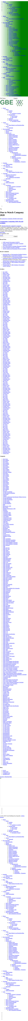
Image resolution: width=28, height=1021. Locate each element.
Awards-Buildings (7, 503)
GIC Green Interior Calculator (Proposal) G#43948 (14, 246)
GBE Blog (5, 557)
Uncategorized (6, 758)
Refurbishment (6, 733)
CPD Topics (5, 523)
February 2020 (6, 343)
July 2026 (5, 272)
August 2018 (6, 367)
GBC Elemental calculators (9, 541)
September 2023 (6, 304)
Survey (4, 752)
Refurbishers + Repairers (20, 873)
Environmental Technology (9, 532)
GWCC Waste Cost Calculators (10, 683)
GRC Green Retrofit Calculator (10, 675)
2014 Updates (6, 467)
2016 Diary (5, 473)
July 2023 (5, 305)
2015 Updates (6, 469)
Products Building (13, 853)
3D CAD (5, 490)
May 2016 (5, 397)
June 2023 (5, 307)
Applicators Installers (16, 869)
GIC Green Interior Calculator (10, 672)
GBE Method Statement (8, 611)
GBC (4, 537)
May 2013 (5, 443)
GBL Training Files (7, 658)
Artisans (5, 495)
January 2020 (6, 345)
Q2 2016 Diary (6, 729)
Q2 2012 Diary (6, 726)
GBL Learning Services (8, 653)
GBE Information (7, 596)
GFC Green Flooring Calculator (10, 668)
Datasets (10, 902)
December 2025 (6, 277)
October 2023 (6, 303)
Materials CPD (6, 698)
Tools (4, 756)
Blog (4, 879)
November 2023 (6, 302)
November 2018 (6, 363)
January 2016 (6, 402)
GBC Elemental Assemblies (9, 540)
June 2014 (5, 426)
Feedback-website (7, 536)
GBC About (8, 903)
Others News (6, 708)
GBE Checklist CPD (7, 567)
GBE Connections (7, 575)
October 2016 (6, 390)
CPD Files (5, 521)
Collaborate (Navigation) (14, 888)
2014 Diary (5, 465)
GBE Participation (10, 894)
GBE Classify (6, 570)
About (4, 834)
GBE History (6, 593)
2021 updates (11, 225)
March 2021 (5, 328)
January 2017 (6, 386)
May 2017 (5, 381)
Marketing (5, 696)
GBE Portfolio (9, 875)
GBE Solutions (6, 639)
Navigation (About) (15, 832)
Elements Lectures (7, 531)
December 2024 (6, 287)
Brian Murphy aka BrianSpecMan (16, 836)
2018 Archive (6, 480)
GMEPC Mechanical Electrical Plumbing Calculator (15, 674)
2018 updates (6, 482)
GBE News (5, 615)
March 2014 (5, 430)
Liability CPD (6, 692)
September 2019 (6, 350)
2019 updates (6, 486)
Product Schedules (13, 852)
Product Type (12, 845)
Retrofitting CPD (7, 741)
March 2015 (5, 414)
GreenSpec (5, 678)
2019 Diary (5, 485)
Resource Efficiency (7, 738)
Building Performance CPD (9, 508)
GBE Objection (6, 619)
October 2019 (6, 349)
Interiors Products (7, 690)
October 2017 (6, 377)
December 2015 (6, 403)
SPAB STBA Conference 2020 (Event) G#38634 (14, 261)
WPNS (22, 816)
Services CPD (6, 746)
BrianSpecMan (5, 225)
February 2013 (6, 445)
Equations (11, 899)
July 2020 (5, 338)
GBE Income (6, 594)
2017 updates (6, 478)
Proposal (5, 720)
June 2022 (5, 313)
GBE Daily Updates (7, 578)
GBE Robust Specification (9, 634)
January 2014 (6, 432)
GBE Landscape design (8, 602)
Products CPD (6, 713)
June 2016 (5, 396)
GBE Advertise (6, 551)
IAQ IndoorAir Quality (8, 685)
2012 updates (6, 460)
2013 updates (6, 463)
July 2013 (5, 440)
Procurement (6, 711)
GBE (4, 546)
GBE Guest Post (6, 591)
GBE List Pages (6, 605)
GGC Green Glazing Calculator (10, 669)
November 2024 (6, 289)
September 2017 (6, 379)
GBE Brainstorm (7, 559)
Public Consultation (7, 721)
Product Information (13, 847)
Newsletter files (6, 704)
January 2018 (6, 373)
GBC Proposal (6, 545)
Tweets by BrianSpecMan (6, 776)
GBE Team (5, 641)
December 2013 (6, 433)
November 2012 (6, 449)
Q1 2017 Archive (7, 725)
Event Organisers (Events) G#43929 (11, 247)
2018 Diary (5, 481)
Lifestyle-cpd (6, 694)
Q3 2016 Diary (6, 732)
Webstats (5, 764)
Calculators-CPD (7, 512)
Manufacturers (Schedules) (20, 866)
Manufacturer (6, 695)
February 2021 (6, 329)
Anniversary (5, 494)
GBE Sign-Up (9, 882)
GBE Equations (12, 900)
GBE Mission (6, 613)
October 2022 (6, 312)
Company (11, 862)
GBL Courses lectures (8, 648)
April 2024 (5, 296)
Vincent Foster (6, 264)
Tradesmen (16, 872)
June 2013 (5, 441)
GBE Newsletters (7, 618)
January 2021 (6, 330)
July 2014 (5, 424)
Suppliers (5, 751)
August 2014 (6, 423)
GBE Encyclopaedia (7, 584)
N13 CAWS (5, 703)
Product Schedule (13, 851)
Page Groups (14, 827)
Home (4, 819)
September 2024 (6, 290)
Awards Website (6, 502)
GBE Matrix (6, 609)
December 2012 (6, 448)
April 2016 (5, 398)
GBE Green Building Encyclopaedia (11, 588)
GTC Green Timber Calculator (10, 681)
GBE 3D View (6, 549)
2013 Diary (5, 461)
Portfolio (5, 874)
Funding (10, 822)
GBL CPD (5, 649)
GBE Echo (5, 583)
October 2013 (6, 436)
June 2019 (5, 354)
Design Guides (6, 527)
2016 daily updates (7, 472)
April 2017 (5, 383)
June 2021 (5, 324)
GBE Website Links (7, 645)
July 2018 (5, 368)
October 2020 (6, 334)
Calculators (5, 511)
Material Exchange (13, 861)
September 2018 (6, 366)
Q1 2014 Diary (6, 724)
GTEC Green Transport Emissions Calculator (13, 682)
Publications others (7, 722)
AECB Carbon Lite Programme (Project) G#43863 (14, 248)
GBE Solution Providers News (16, 883)
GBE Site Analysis (7, 636)
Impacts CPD (6, 686)
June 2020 (5, 339)
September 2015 (6, 407)
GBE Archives (6, 553)
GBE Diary (5, 581)
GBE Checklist (6, 564)
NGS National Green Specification (11, 705)
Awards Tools (6, 500)
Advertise (5, 885)
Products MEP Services (14, 856)
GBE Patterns (6, 625)
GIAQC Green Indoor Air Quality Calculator (13, 670)
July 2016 (5, 394)
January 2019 (6, 360)
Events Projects (6, 534)
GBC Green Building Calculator (10, 542)
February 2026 (6, 274)
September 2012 (6, 452)
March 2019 (5, 358)
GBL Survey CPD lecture (9, 656)
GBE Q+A (5, 631)
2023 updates (6, 489)
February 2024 (6, 298)
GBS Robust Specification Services (11, 666)
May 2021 (5, 325)
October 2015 (6, 406)
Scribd (4, 742)
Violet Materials (6, 759)
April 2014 (5, 428)
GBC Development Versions (12, 904)
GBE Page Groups (7, 622)
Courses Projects (6, 520)
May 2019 (5, 355)
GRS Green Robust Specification (10, 679)
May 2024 (5, 295)
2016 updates (6, 474)
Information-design (7, 688)
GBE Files (5, 587)
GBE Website (6, 644)
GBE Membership (7, 610)
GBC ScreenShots (10, 907)
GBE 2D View (6, 547)
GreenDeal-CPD (6, 677)
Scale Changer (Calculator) (15, 898)
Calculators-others (7, 514)
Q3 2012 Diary (6, 730)
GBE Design (6, 580)
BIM (4, 504)
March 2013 (5, 444)
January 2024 (6, 299)
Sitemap (2, 817)
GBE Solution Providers (8, 638)
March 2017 (5, 384)
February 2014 (6, 431)
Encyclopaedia (6, 840)
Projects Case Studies (8, 716)
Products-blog (6, 715)
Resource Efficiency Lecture (9, 739)
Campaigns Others (7, 515)
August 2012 (6, 453)
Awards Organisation (7, 499)
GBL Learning (6, 652)
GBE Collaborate (7, 572)
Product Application (13, 848)
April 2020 (5, 341)
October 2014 (6, 420)
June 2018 (5, 369)
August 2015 (6, 409)
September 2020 (6, 336)
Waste (4, 760)
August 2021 (6, 321)
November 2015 (6, 405)
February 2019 (6, 359)
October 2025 (6, 279)
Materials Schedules (13, 860)
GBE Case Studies (7, 563)
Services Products (7, 747)
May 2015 (5, 411)
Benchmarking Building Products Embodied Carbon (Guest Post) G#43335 (15, 255)
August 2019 (6, 351)
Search (15, 98)
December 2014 (6, 418)
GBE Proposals (6, 628)
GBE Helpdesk (6, 592)
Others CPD (5, 707)
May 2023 (5, 308)
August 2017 (6, 380)
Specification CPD (7, 749)
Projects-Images (6, 717)
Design (7, 843)
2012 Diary (5, 459)
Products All (8, 844)
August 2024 (6, 291)
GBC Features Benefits (11, 905)
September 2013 (6, 437)
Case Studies (6, 516)
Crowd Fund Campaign (8, 524)
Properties (5, 719)
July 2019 (5, 352)
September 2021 (6, 320)
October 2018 (6, 364)
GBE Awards (6, 555)
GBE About (5, 550)
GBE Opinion (6, 621)
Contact (4, 891)
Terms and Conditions (8, 755)
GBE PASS (5, 623)
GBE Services (6, 635)
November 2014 (6, 419)
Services (5, 745)
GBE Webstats (6, 647)
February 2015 (6, 415)
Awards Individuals (7, 498)
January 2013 (6, 446)
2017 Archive (6, 476)
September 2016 (6, 392)
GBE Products (6, 626)
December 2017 (6, 375)
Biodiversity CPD (7, 506)
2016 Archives (6, 470)
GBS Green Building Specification (11, 661)
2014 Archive (6, 464)
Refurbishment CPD (7, 735)
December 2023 (6, 300)
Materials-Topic (6, 700)
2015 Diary (5, 468)
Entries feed (5, 771)
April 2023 (5, 309)
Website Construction (13, 831)
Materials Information (8, 699)
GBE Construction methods (9, 576)
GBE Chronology (7, 568)
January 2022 (6, 316)
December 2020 (6, 332)
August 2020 (6, 337)
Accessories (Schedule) (14, 858)
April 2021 (5, 326)
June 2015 (5, 410)
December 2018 (6, 362)
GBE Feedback (6, 585)
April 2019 (5, 356)
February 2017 (6, 385)
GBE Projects (6, 627)
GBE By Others (6, 561)
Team (7, 835)
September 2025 (6, 281)
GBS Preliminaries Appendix (9, 664)
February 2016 (6, 401)
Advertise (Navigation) (11, 886)
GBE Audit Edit (6, 554)
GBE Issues (5, 598)
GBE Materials (6, 606)
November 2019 (6, 347)
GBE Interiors (6, 597)
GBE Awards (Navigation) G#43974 (11, 242)
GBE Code (5, 571)
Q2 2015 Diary (6, 728)
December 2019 (6, 346)
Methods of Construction (8, 702)
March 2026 (5, 273)
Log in (4, 770)
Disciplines (5, 528)
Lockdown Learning (16, 825)
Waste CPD (5, 762)
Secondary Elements (7, 743)
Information (5, 687)
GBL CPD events (7, 651)
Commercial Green (7, 517)
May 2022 (5, 315)
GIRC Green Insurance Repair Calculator (12, 673)
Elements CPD (6, 529)
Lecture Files (6, 691)
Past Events (5, 709)
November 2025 (6, 278)
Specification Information (8, 750)
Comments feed (6, 773)
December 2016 (6, 388)
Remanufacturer (6, 737)
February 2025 (6, 285)
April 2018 (5, 372)
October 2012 (6, 450)
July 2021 (5, 322)
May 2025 (5, 283)
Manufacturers (14, 864)
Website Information (7, 763)
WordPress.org (6, 774)
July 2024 (5, 292)
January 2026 (6, 275)
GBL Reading (6, 655)
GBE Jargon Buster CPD (8, 601)
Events (4, 533)
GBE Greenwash (7, 589)
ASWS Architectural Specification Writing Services (14, 497)
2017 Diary (5, 477)
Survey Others (6, 754)
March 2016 (5, 399)
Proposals (11, 839)
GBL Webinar (6, 660)
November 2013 (6, 435)
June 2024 (5, 294)
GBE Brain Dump (7, 558)
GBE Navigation (7, 614)
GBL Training (6, 657)
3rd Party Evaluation (7, 491)
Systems (10, 857)
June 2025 (5, 282)
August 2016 (6, 393)
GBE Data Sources (7, 579)
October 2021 (6, 319)
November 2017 (6, 376)
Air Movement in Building (9, 493)
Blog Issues (5, 507)
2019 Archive (6, 483)
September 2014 (6, 422)
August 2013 (6, 439)
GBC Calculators (7, 538)
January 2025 (6, 286)
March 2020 (5, 342)
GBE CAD (5, 562)
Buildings (5, 510)
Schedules (11, 849)
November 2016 (6, 389)
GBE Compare (6, 574)
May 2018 (5, 371)
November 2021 (6, 317)
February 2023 (6, 311)
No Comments (18, 225)
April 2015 (5, 413)
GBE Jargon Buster (7, 600)
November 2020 (6, 333)
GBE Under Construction (9, 643)
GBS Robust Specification (9, 665)
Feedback (11, 830)
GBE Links (5, 604)
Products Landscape (13, 855)
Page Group (14, 828)
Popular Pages (12, 826)
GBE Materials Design (8, 608)
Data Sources (6, 525)
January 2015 (6, 416)
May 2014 (5, 427)
